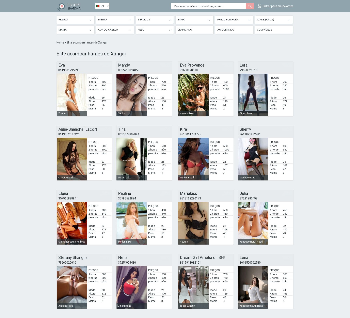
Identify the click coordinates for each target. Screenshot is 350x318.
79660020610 (189, 70)
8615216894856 (128, 70)
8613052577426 (68, 134)
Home (61, 42)
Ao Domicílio (225, 29)
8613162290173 (190, 198)
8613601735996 (68, 70)
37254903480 (127, 262)
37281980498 (248, 198)
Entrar (278, 6)
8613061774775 (190, 134)
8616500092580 (250, 262)
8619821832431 (250, 134)
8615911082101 (190, 262)
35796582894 (67, 198)
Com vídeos (264, 29)
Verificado (185, 29)
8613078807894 (128, 134)
